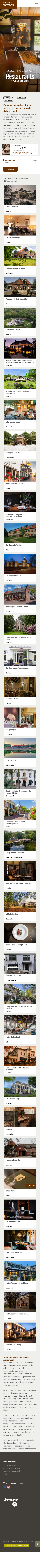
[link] (20, 149)
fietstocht (7, 1421)
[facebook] (5, 1487)
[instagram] (8, 1487)
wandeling (28, 1418)
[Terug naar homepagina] (12, 98)
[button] (36, 3)
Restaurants (21, 98)
